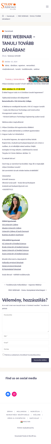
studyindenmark (8, 69)
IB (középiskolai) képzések (11, 269)
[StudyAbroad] (8, 7)
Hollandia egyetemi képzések (12, 263)
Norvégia (35, 411)
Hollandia (22, 411)
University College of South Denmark (15, 231)
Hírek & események (17, 418)
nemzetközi (30, 66)
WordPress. (32, 436)
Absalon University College (11, 228)
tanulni (18, 69)
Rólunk (37, 415)
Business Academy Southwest (13, 235)
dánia (7, 66)
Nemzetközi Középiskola (17, 415)
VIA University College (10, 225)
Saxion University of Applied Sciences (15, 250)
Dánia (10, 411)
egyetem (21, 66)
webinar (37, 69)
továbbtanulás (27, 69)
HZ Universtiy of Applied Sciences (14, 244)
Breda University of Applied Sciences (15, 247)
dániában (13, 66)
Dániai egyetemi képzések (11, 266)
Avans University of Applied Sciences (15, 254)
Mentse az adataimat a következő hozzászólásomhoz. (23, 355)
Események (10, 16)
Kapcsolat (34, 418)
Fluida (24, 436)
